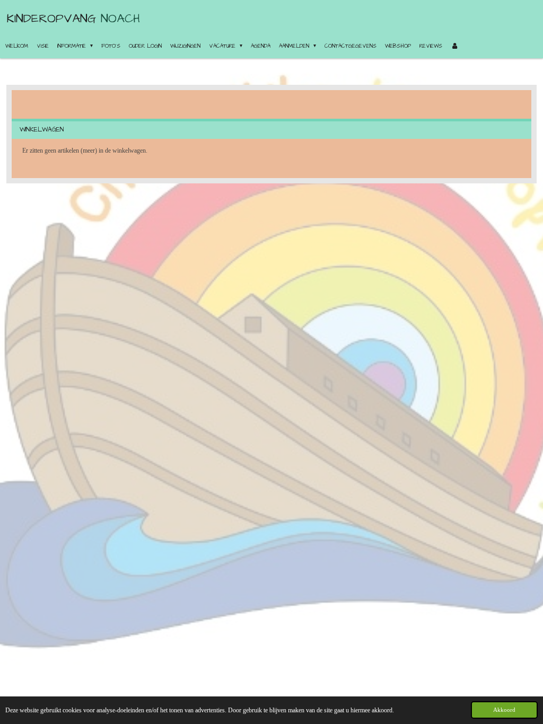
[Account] (454, 46)
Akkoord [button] (504, 710)
